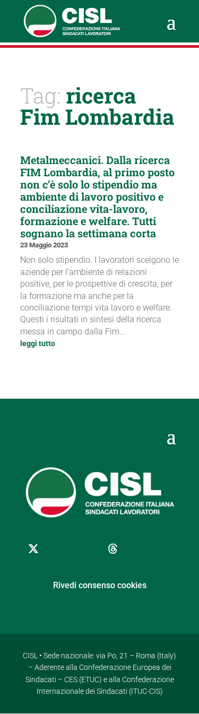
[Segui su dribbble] (113, 549)
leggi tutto (37, 343)
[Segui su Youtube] (139, 549)
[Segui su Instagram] (86, 549)
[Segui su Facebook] (60, 549)
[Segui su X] (33, 549)
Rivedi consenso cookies (99, 585)
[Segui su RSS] (166, 549)
